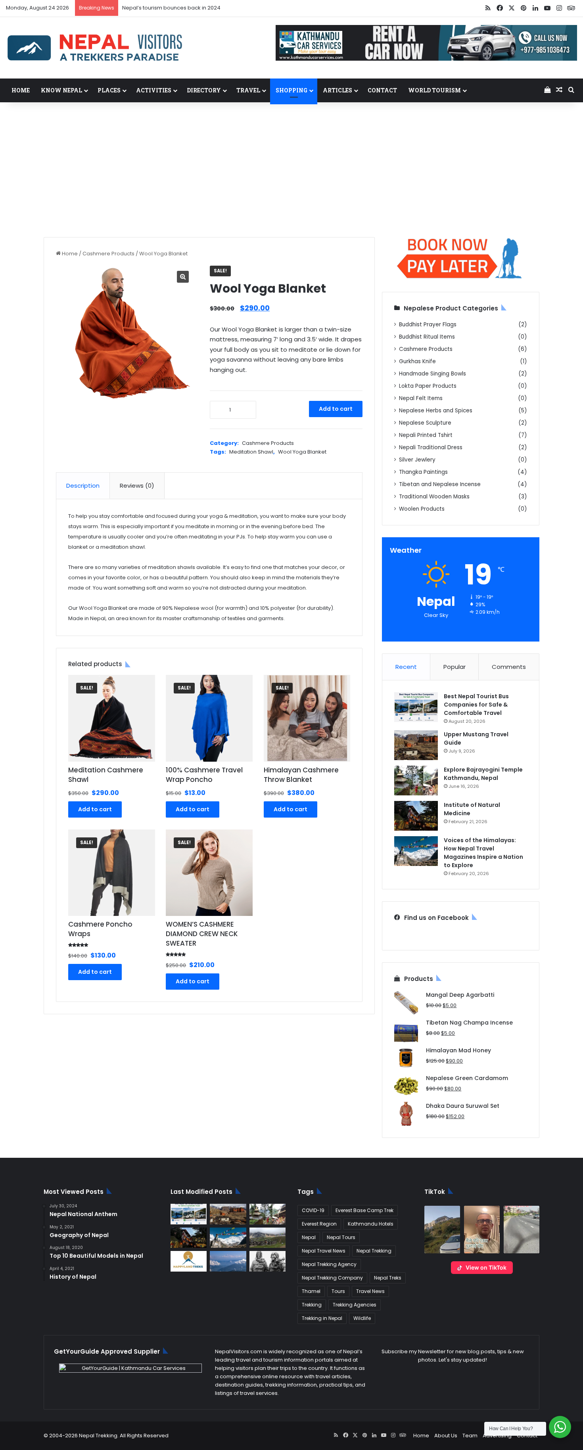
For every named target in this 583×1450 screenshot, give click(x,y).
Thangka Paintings (423, 472)
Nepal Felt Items (421, 398)
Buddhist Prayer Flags (427, 324)
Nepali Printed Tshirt (426, 435)
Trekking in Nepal (322, 1318)
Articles (337, 90)
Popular (454, 667)
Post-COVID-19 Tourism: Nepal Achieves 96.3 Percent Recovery (203, 7)
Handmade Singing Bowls (432, 373)
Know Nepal (61, 90)
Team (470, 1435)
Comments (509, 667)
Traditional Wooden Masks (434, 496)
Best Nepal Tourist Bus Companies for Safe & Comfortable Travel (476, 704)
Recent (406, 667)
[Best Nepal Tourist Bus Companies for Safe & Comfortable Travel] (416, 707)
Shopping (291, 90)
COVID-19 (313, 1210)
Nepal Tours (341, 1237)
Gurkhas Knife (417, 361)
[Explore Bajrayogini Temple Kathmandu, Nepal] (416, 780)
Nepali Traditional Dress (430, 447)
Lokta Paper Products (427, 386)
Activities (153, 90)
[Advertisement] (291, 169)
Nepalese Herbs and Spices (435, 410)
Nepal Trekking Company (332, 1277)
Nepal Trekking (374, 1250)
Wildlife (362, 1318)
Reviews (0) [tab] (137, 485)
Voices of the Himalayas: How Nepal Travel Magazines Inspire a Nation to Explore (483, 852)
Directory (204, 90)
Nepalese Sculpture (425, 423)
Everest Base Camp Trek (364, 1210)
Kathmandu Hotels (370, 1223)
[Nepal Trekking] (95, 48)
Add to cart (336, 409)
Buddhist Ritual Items (427, 337)
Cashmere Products (108, 253)
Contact (382, 90)
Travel (248, 90)
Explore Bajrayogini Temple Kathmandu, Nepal (483, 774)
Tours (338, 1291)
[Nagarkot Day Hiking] (228, 1261)
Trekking (312, 1304)
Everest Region (319, 1223)
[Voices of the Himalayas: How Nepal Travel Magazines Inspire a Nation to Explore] (416, 851)
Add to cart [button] (95, 809)
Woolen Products (422, 509)
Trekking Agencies (354, 1304)
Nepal (309, 1237)
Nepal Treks (387, 1277)
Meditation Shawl (251, 452)
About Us (445, 1435)
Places (109, 90)
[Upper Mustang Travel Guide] (416, 745)
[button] (442, 1229)
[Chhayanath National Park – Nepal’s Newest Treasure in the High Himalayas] (267, 1238)
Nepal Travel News (323, 1250)
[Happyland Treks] (189, 1261)
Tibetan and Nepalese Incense (440, 484)
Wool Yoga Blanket (302, 452)
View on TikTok (486, 1267)
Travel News (370, 1291)
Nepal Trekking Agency (329, 1264)
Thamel (311, 1291)
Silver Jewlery (417, 460)
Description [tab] (83, 485)
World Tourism (434, 90)
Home (21, 90)
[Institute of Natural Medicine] (416, 816)
